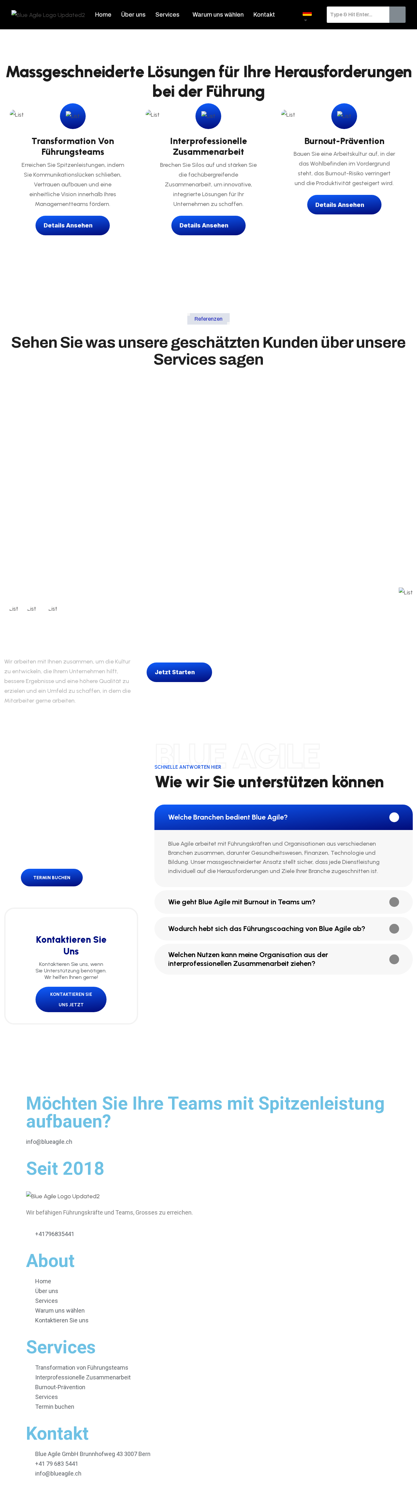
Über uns (133, 14)
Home (103, 14)
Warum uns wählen (218, 14)
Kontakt (264, 14)
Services (167, 14)
